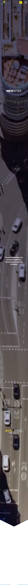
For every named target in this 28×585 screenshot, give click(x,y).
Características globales (14, 565)
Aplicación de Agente (14, 574)
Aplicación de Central (4, 574)
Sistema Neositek (14, 559)
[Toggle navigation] (25, 2)
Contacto (9, 430)
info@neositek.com (14, 433)
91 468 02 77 (18, 430)
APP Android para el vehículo (23, 575)
